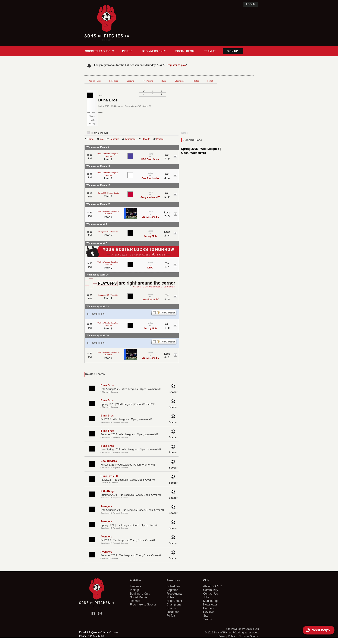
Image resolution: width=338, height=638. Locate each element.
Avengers (106, 506)
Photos (196, 81)
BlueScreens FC (150, 217)
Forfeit (210, 81)
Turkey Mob (150, 236)
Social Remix (185, 51)
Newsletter (210, 604)
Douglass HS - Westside (108, 232)
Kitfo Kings (107, 491)
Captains (130, 81)
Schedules (113, 81)
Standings (130, 139)
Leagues (135, 586)
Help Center (174, 600)
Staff (206, 615)
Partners (208, 608)
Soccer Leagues (97, 51)
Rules (163, 81)
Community (210, 589)
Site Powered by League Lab (242, 628)
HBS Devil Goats (150, 159)
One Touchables (150, 178)
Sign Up (232, 51)
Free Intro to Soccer (143, 604)
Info (102, 139)
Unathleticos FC (150, 299)
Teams (207, 619)
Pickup (127, 51)
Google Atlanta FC (150, 197)
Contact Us (210, 593)
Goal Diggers (109, 460)
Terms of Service (249, 636)
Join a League (95, 81)
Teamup (209, 51)
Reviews (208, 611)
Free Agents (148, 81)
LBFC (150, 267)
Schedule (114, 139)
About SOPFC (212, 586)
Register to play (176, 64)
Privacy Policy (226, 636)
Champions (179, 81)
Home (90, 139)
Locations (173, 611)
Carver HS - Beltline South (108, 193)
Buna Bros (107, 385)
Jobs (206, 597)
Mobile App (210, 600)
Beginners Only (154, 51)
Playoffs (146, 139)
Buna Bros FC (109, 476)
